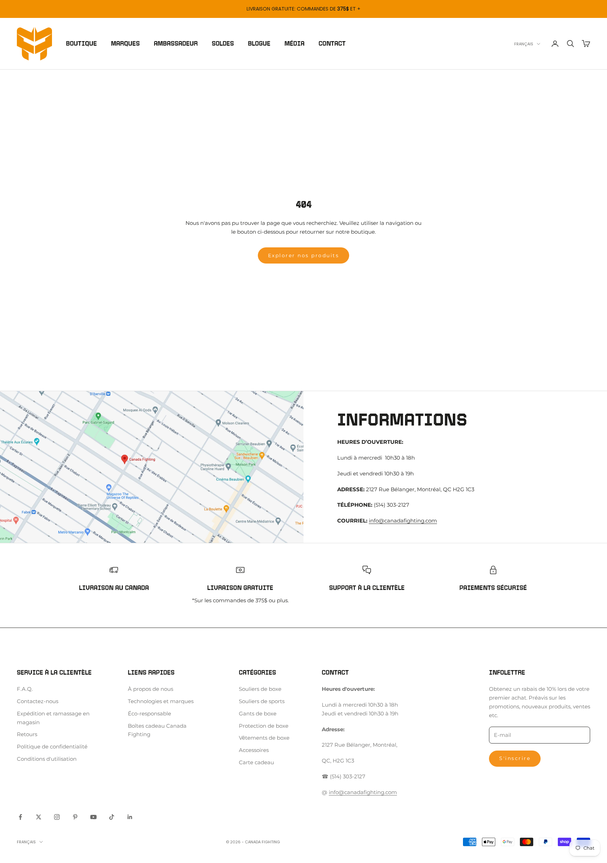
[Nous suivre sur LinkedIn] (129, 816)
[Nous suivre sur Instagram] (56, 816)
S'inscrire (514, 758)
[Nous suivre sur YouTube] (93, 816)
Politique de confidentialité (52, 746)
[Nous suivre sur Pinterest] (75, 816)
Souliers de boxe (260, 689)
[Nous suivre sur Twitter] (38, 816)
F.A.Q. (25, 689)
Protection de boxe (263, 725)
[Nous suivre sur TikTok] (111, 816)
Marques (125, 43)
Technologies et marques (161, 701)
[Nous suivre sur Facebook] (20, 816)
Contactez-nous (37, 701)
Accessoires (254, 750)
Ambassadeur (176, 43)
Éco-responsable (149, 713)
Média (295, 43)
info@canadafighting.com (403, 520)
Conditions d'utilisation (47, 758)
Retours (27, 734)
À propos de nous (150, 689)
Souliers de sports (262, 701)
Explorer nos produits (303, 255)
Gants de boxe (257, 713)
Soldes (223, 43)
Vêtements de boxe (264, 737)
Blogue (259, 43)
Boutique (81, 43)
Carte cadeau (256, 762)
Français (523, 44)
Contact (332, 43)
